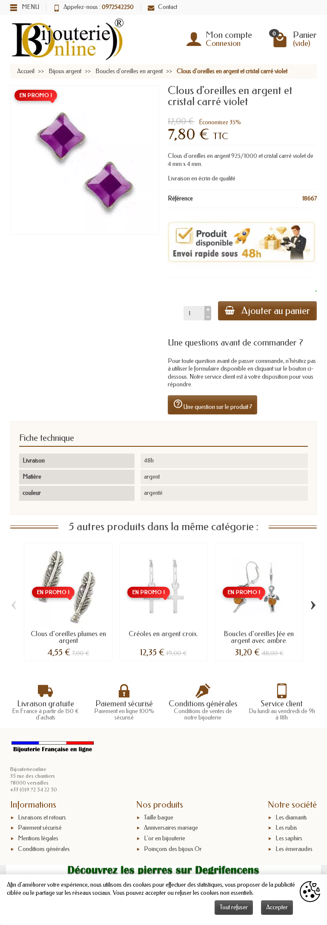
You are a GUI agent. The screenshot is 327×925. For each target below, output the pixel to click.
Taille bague (158, 817)
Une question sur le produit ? (212, 405)
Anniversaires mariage (171, 828)
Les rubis (286, 828)
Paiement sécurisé (40, 828)
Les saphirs (288, 838)
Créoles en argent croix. (163, 634)
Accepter (277, 907)
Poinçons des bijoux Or (173, 849)
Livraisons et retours (42, 817)
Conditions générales (44, 849)
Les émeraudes (294, 849)
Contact (167, 7)
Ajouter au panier (275, 311)
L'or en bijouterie (164, 838)
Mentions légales (38, 838)
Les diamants (291, 817)
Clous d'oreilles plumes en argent (68, 637)
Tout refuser (234, 907)
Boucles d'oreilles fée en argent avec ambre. (259, 637)
